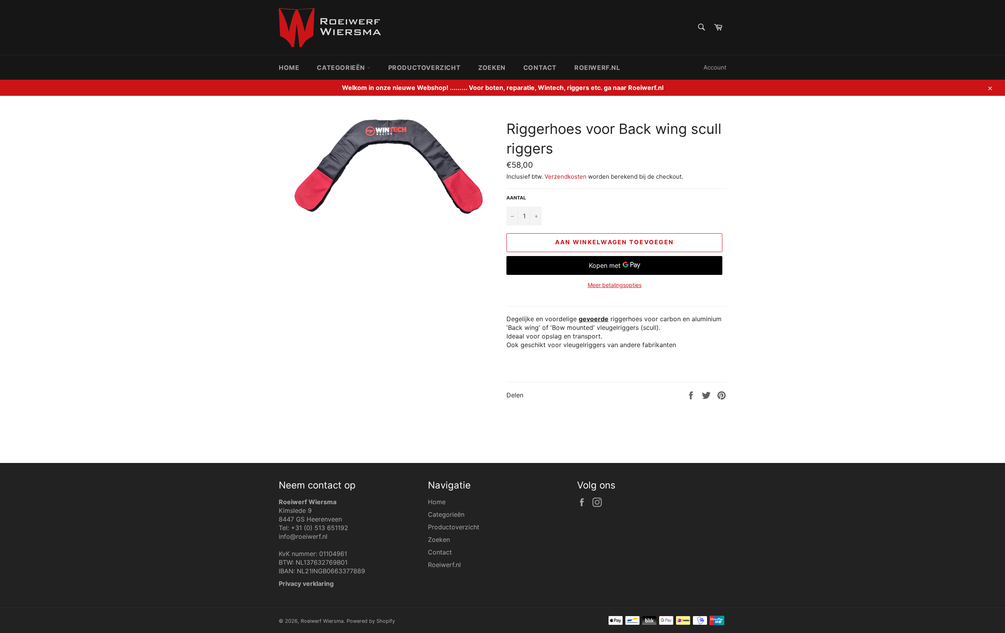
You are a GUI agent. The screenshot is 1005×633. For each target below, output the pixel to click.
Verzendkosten (566, 176)
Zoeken (492, 67)
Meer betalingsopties (614, 285)
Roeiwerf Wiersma (322, 621)
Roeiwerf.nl (597, 67)
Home (289, 67)
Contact (540, 67)
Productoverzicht (424, 67)
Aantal (516, 198)
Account (715, 67)
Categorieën (342, 67)
